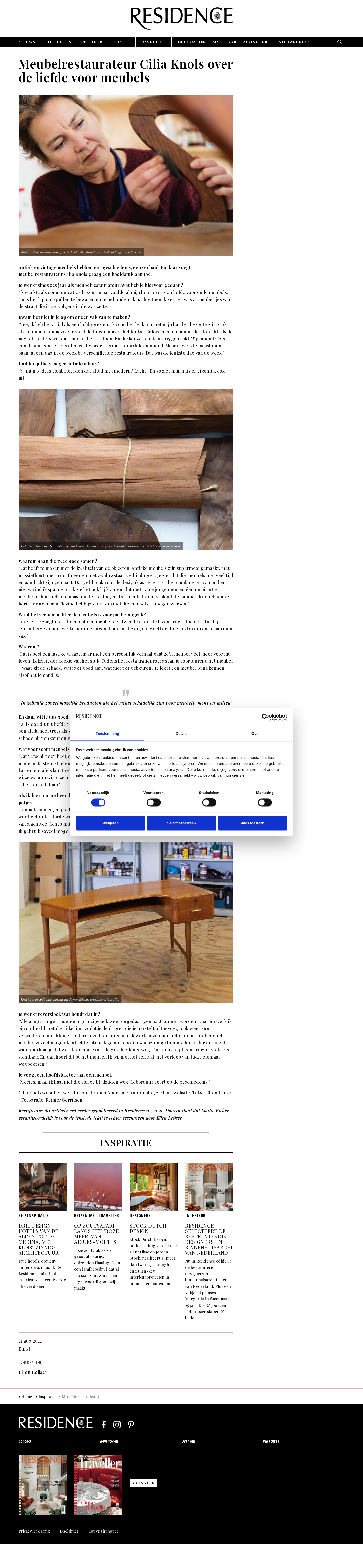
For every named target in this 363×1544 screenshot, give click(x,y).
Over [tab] (255, 733)
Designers (59, 42)
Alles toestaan (252, 823)
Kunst (120, 42)
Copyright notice (103, 1531)
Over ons (189, 1441)
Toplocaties (190, 42)
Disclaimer (69, 1531)
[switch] (154, 803)
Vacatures (271, 1441)
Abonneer (255, 42)
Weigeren (110, 823)
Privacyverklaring (34, 1531)
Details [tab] (182, 733)
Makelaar (225, 42)
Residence (182, 18)
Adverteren (109, 1441)
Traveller (151, 42)
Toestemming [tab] (107, 733)
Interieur (90, 42)
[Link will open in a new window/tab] (104, 1424)
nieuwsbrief (294, 42)
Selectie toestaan (181, 823)
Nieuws (26, 42)
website (182, 1093)
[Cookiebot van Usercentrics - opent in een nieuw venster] (265, 717)
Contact (25, 1441)
